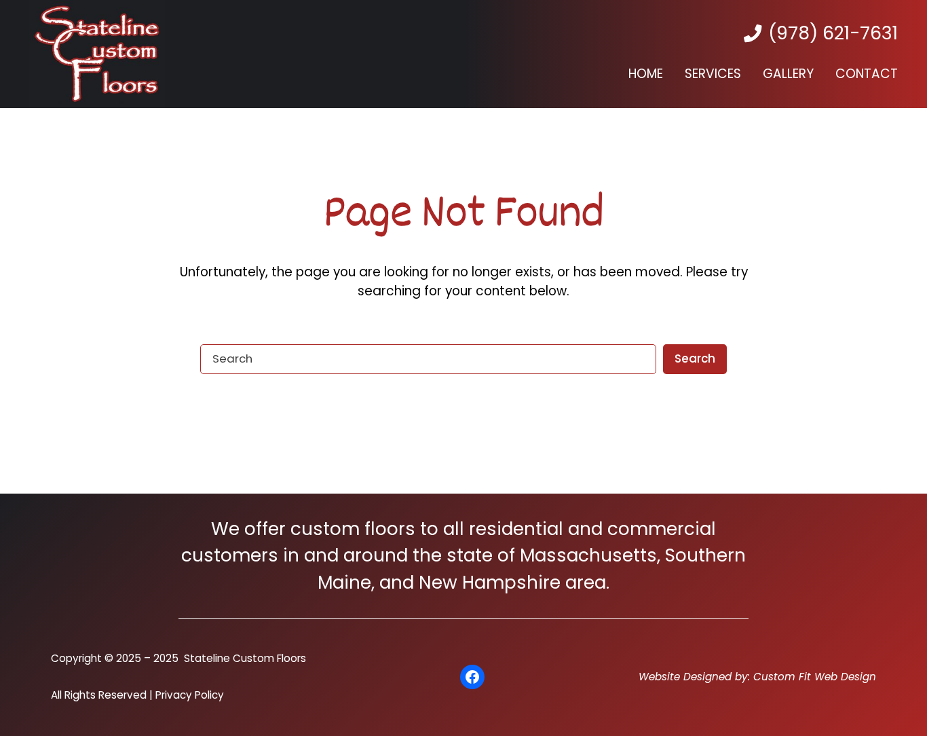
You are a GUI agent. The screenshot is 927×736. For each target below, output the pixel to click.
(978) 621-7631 (833, 33)
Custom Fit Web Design (814, 676)
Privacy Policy (189, 695)
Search (695, 358)
